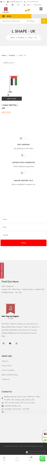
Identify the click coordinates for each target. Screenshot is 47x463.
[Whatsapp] (16, 343)
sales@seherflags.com (16, 2)
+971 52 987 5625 (32, 2)
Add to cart (11, 99)
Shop (9, 16)
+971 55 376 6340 (27, 403)
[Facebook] (10, 343)
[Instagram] (3, 343)
